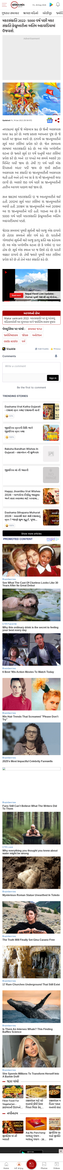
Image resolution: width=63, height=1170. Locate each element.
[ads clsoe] (61, 1151)
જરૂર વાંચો (13, 1081)
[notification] (58, 4)
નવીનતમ (12, 1113)
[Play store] (51, 4)
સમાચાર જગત (35, 329)
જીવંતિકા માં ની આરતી (9, 1137)
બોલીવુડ (47, 13)
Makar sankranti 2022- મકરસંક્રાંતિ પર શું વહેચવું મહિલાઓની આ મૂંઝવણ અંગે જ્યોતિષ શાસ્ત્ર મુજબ (29, 320)
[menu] (5, 5)
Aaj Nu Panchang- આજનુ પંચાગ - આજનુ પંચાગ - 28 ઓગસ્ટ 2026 (36, 1136)
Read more (16, 295)
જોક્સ (25, 335)
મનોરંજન (37, 335)
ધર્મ (23, 341)
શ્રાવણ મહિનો (30, 13)
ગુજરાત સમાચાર (10, 13)
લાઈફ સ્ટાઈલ (11, 341)
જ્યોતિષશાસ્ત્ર (11, 335)
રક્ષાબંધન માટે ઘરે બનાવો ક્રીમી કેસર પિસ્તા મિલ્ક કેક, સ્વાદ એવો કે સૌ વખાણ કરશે (34, 1104)
